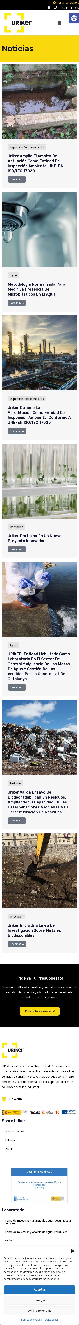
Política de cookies (31, 1319)
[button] (74, 18)
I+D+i (8, 1148)
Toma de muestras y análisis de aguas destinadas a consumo (38, 1222)
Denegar (40, 1300)
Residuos (15, 783)
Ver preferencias (39, 1310)
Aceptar (39, 1289)
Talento (10, 1140)
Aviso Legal (51, 1319)
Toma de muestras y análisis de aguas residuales (36, 1232)
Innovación (16, 527)
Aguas (13, 275)
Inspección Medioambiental (27, 147)
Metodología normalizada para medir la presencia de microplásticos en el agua (36, 289)
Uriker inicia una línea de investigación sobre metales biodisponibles (34, 930)
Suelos (9, 1240)
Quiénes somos (14, 1131)
